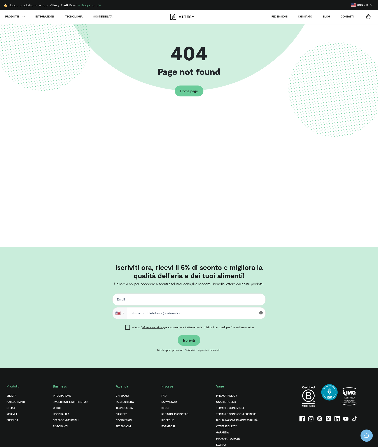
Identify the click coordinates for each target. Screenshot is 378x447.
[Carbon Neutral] (329, 396)
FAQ (164, 395)
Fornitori (168, 426)
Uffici (57, 407)
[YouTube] (345, 418)
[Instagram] (310, 418)
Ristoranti (60, 426)
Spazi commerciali (66, 420)
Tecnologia (74, 16)
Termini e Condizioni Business (236, 414)
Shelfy (11, 395)
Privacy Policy (226, 395)
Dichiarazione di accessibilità (237, 420)
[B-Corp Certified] (308, 396)
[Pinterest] (319, 418)
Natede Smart (16, 401)
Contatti (347, 16)
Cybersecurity (226, 426)
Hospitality (61, 414)
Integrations (45, 16)
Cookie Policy (226, 401)
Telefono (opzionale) (20, 255)
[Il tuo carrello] (368, 16)
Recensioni (279, 16)
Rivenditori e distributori (70, 401)
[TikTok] (354, 418)
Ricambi (12, 414)
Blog (326, 16)
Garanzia (222, 432)
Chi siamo (305, 16)
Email (120, 300)
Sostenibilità (102, 16)
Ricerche (167, 420)
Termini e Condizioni (230, 407)
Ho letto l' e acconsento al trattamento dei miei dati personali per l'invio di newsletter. (192, 327)
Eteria (11, 407)
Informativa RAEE (228, 438)
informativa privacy (153, 327)
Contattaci (124, 420)
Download (169, 401)
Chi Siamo (122, 395)
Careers (121, 414)
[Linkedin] (337, 418)
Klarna (221, 444)
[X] (328, 418)
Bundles (12, 420)
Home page (189, 91)
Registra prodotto (175, 414)
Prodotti (12, 16)
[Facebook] (302, 418)
